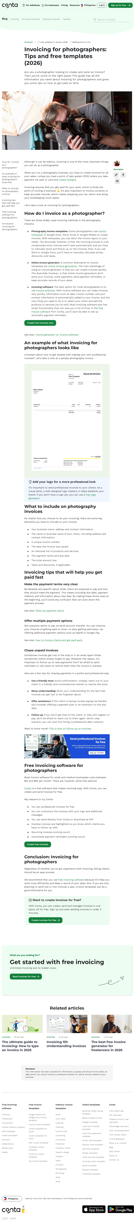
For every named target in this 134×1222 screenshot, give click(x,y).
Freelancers (7, 1119)
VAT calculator (115, 1115)
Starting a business (51, 19)
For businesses (52, 5)
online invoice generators (62, 266)
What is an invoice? (118, 1143)
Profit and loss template (93, 1157)
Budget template (89, 1122)
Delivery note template (92, 1145)
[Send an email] (117, 181)
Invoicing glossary (117, 1139)
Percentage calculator (119, 1126)
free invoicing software (71, 879)
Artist (58, 1114)
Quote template (89, 1165)
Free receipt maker (117, 1135)
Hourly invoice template (39, 1124)
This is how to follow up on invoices (70, 728)
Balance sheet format (92, 1118)
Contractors (7, 1123)
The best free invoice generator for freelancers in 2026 (108, 1046)
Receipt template (90, 1170)
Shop (58, 1181)
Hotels (5, 1152)
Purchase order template (93, 1161)
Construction (61, 1131)
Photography (61, 1169)
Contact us (114, 1160)
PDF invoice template (38, 1143)
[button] (12, 1198)
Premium (6, 1114)
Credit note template (91, 1140)
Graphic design (62, 1152)
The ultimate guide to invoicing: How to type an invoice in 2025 (20, 1046)
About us (113, 1156)
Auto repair (61, 1119)
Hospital (59, 1156)
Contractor (60, 1140)
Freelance (60, 1144)
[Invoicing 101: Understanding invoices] (67, 1032)
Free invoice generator (119, 1130)
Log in (102, 5)
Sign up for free (118, 5)
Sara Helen (118, 169)
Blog (4, 18)
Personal (59, 1165)
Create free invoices (37, 844)
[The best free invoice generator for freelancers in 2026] (111, 1032)
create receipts (67, 179)
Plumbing (60, 1173)
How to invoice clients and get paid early (58, 640)
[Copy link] (116, 175)
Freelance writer (63, 1148)
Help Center (114, 1151)
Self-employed (8, 1131)
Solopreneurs (8, 1144)
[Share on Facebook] (123, 175)
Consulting (60, 1135)
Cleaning (59, 1127)
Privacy (5, 1218)
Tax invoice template (38, 1161)
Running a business (31, 19)
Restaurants (7, 1148)
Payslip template (89, 1153)
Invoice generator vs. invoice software (57, 334)
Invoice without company (13, 1127)
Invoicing (15, 19)
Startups (6, 1140)
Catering (59, 1123)
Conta (27, 788)
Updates (67, 19)
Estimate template (90, 1149)
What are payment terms (49, 610)
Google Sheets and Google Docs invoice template (38, 1117)
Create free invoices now (40, 323)
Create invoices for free (44, 920)
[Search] (95, 19)
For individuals (33, 5)
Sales (58, 1177)
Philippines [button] (90, 5)
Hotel (58, 1161)
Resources (75, 5)
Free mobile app (116, 1111)
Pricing (64, 5)
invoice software (45, 290)
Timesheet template (91, 1174)
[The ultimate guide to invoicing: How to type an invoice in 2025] (22, 1032)
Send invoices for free (24, 976)
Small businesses (9, 1135)
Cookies (13, 1218)
